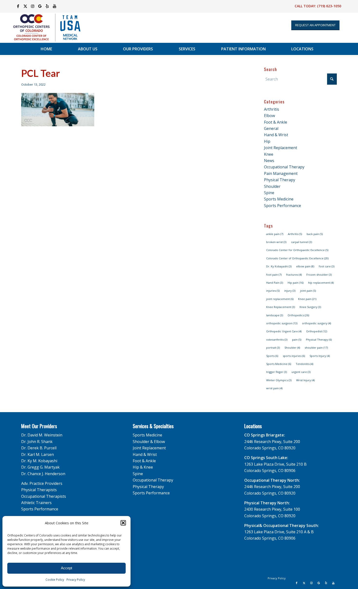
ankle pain (274, 234)
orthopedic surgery (316, 323)
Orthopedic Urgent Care (283, 331)
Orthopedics (298, 315)
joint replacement (279, 299)
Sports (272, 356)
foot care (326, 266)
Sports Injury (320, 356)
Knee (268, 154)
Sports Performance (282, 205)
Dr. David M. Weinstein (41, 435)
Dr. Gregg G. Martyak (40, 467)
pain (296, 339)
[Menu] (343, 49)
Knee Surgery (310, 307)
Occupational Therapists (43, 496)
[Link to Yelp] (47, 6)
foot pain (274, 274)
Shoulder (272, 186)
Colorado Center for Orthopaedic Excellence (297, 250)
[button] (123, 522)
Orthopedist (316, 331)
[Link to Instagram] (32, 6)
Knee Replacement (280, 307)
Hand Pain (274, 282)
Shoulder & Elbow (149, 441)
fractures (294, 274)
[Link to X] (25, 6)
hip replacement (321, 282)
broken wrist (276, 242)
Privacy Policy (75, 580)
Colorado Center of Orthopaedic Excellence (297, 258)
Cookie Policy (55, 580)
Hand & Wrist (276, 134)
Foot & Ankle (275, 122)
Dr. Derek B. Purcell (39, 448)
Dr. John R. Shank (37, 441)
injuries (273, 290)
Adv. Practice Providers (41, 483)
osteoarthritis (276, 339)
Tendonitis (304, 364)
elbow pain (305, 266)
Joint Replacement (280, 147)
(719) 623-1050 (329, 6)
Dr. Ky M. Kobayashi (39, 460)
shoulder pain (316, 347)
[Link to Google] (39, 6)
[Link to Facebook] (17, 6)
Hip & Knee (143, 467)
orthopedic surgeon (281, 323)
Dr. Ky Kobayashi (279, 266)
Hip (267, 141)
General (271, 128)
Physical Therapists (39, 489)
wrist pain (274, 388)
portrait (273, 347)
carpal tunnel (301, 242)
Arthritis (271, 109)
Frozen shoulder (319, 274)
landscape (274, 315)
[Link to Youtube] (54, 6)
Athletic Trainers (36, 502)
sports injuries (294, 356)
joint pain (308, 290)
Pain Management (281, 173)
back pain (315, 234)
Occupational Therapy (284, 167)
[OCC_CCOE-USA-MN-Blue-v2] (43, 27)
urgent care (301, 372)
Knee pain (307, 299)
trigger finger (276, 372)
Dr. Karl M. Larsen (37, 454)
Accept (66, 568)
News (269, 160)
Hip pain (295, 282)
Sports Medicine (278, 199)
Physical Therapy (279, 179)
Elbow (269, 115)
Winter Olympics (279, 380)
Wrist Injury (305, 380)
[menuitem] (46, 49)
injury (289, 290)
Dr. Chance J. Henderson (43, 473)
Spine (269, 192)
